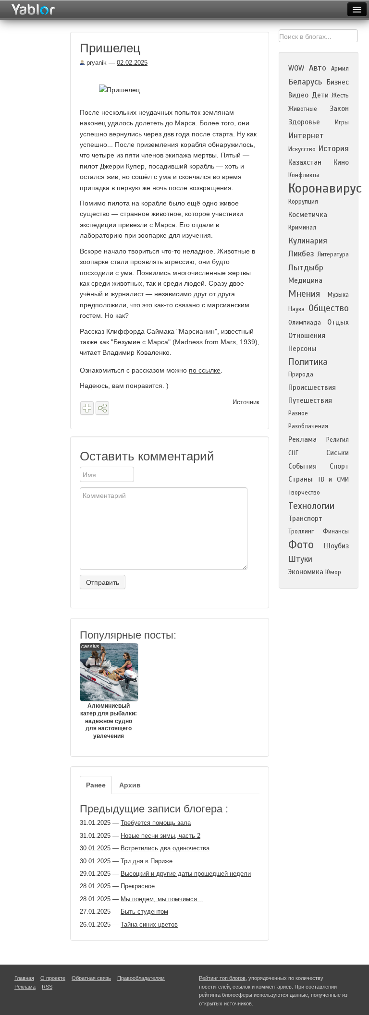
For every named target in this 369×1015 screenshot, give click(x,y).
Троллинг (301, 531)
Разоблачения (308, 426)
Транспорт (305, 518)
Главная (24, 978)
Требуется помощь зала (156, 822)
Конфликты (303, 175)
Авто (317, 68)
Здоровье (304, 122)
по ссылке (205, 370)
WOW (296, 68)
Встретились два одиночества (165, 848)
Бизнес (338, 82)
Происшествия (312, 387)
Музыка (338, 295)
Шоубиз (336, 546)
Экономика (305, 572)
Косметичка (307, 214)
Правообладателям (141, 978)
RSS (47, 987)
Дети (320, 95)
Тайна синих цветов (149, 924)
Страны (300, 479)
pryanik (96, 62)
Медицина (305, 280)
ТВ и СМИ (333, 479)
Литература (333, 254)
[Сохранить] (87, 408)
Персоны (302, 348)
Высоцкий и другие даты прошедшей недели (186, 873)
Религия (337, 440)
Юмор (333, 572)
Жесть (340, 95)
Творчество (304, 492)
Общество (328, 308)
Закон (339, 108)
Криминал (302, 227)
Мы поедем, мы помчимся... (162, 899)
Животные (302, 109)
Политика (308, 361)
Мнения (304, 293)
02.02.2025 (132, 62)
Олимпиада (304, 322)
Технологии (311, 505)
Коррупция (303, 201)
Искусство (302, 149)
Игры (342, 122)
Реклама (302, 439)
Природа (300, 374)
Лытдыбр (305, 268)
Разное (298, 413)
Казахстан (304, 162)
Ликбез (301, 254)
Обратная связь (91, 978)
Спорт (339, 466)
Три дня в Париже (146, 861)
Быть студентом (144, 911)
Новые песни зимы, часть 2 (160, 835)
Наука (296, 309)
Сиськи (337, 452)
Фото (301, 545)
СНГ (293, 453)
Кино (341, 162)
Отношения (306, 335)
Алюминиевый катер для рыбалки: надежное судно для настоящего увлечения (108, 691)
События (302, 466)
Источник (246, 402)
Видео (298, 95)
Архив (130, 785)
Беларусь (305, 82)
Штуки (300, 559)
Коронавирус (325, 188)
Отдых (338, 322)
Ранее (96, 785)
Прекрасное (138, 886)
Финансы (336, 531)
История (333, 149)
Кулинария (307, 241)
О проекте (52, 978)
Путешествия (310, 400)
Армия (340, 68)
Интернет (306, 136)
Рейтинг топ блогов (222, 978)
